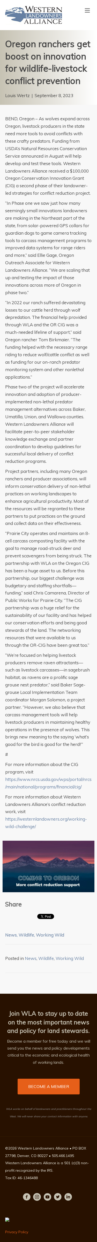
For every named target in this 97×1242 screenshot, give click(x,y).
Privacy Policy (16, 1232)
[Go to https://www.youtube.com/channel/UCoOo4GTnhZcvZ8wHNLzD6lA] (47, 1198)
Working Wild (50, 935)
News (11, 935)
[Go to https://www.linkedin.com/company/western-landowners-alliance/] (68, 1198)
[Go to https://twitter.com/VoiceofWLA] (58, 1198)
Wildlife (26, 935)
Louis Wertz (17, 95)
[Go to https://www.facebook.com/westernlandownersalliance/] (27, 1198)
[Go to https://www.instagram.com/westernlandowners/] (37, 1198)
